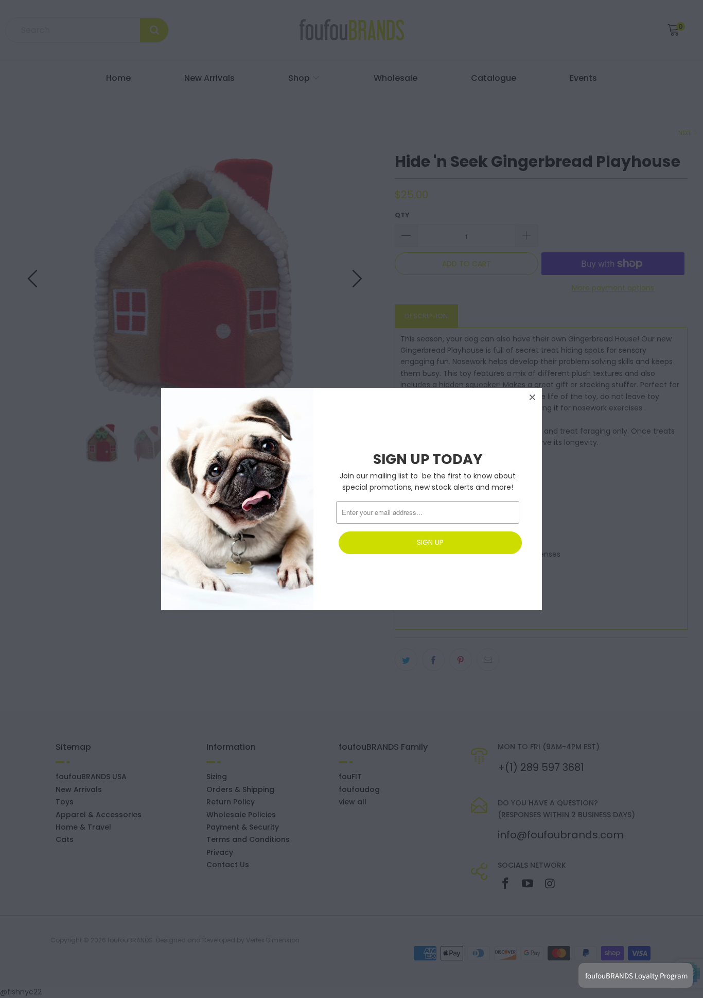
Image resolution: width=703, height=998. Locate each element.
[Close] (532, 397)
